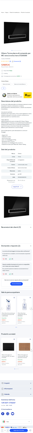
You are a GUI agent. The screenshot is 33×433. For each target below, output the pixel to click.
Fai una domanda (16, 283)
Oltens (19, 153)
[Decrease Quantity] (2, 430)
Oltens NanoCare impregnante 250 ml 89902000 (22, 315)
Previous (1, 308)
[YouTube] (12, 414)
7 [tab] (17, 50)
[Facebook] (2, 414)
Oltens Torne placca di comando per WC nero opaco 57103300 (8, 356)
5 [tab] (15, 50)
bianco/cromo (6, 84)
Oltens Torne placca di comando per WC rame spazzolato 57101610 (23, 356)
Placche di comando (25, 12)
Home (2, 12)
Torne (19, 156)
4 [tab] (14, 50)
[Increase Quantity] (8, 430)
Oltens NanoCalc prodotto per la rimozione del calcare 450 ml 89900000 (8, 315)
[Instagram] (7, 414)
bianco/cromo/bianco (20, 84)
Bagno (6, 12)
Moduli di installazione (15, 12)
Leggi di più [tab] (16, 186)
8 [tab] (18, 50)
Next (31, 308)
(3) (10, 61)
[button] (21, 76)
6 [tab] (16, 50)
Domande (17, 61)
